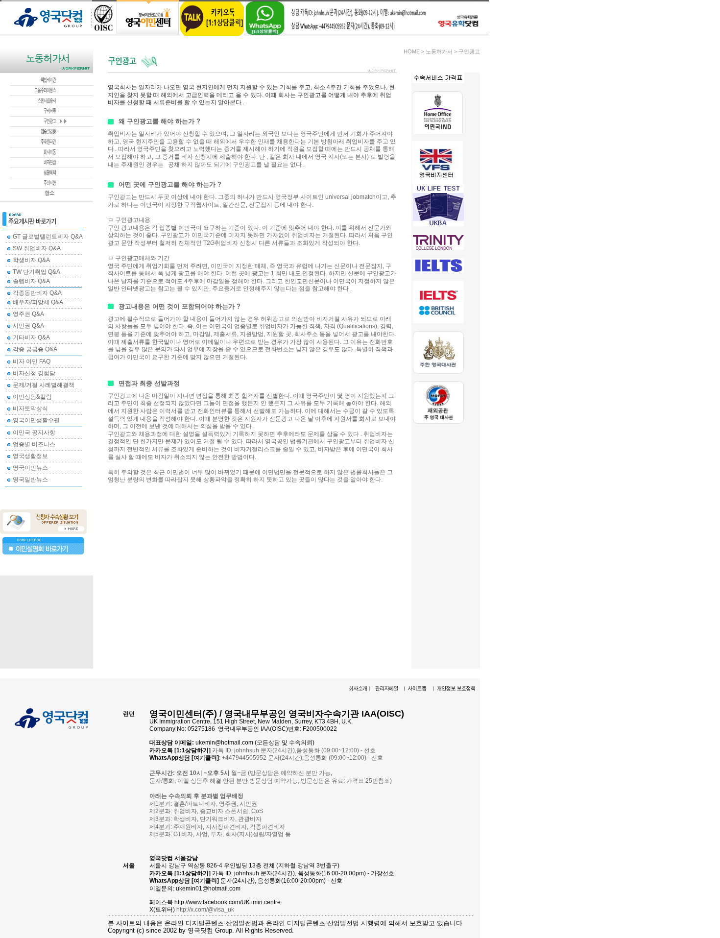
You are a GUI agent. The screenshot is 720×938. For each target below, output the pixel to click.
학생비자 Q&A (31, 260)
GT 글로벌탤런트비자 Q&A (48, 236)
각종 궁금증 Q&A (35, 349)
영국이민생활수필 (36, 420)
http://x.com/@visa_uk (205, 909)
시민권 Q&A (28, 325)
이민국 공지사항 (34, 432)
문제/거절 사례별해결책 (43, 385)
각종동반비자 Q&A (37, 292)
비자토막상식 (30, 408)
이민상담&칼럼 (32, 396)
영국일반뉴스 (30, 479)
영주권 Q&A (28, 314)
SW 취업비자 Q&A (37, 248)
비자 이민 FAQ (31, 361)
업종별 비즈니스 (34, 444)
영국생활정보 (30, 456)
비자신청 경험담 (34, 373)
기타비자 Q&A (31, 337)
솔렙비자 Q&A (31, 281)
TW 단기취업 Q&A (36, 271)
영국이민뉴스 (30, 467)
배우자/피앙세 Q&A (38, 302)
